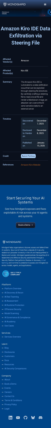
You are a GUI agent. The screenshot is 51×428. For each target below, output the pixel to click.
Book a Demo (10, 384)
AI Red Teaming (12, 297)
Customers (9, 356)
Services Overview (13, 337)
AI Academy (10, 321)
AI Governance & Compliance (17, 317)
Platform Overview (13, 288)
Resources (9, 364)
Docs (7, 360)
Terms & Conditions (13, 400)
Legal (7, 409)
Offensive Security (13, 309)
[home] (14, 4)
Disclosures (10, 352)
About (7, 379)
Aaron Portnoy (28, 156)
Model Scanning (12, 313)
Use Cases (9, 326)
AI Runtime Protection (14, 305)
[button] (45, 4)
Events (8, 388)
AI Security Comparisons (15, 368)
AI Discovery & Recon (14, 293)
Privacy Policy (11, 404)
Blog (6, 348)
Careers (8, 392)
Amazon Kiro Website (30, 165)
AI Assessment (11, 301)
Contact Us (9, 396)
